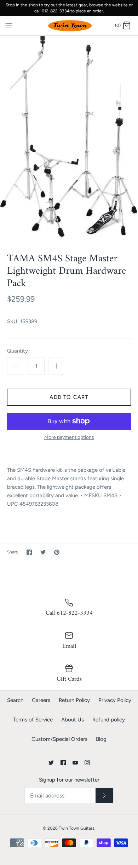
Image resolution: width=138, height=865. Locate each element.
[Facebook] (63, 762)
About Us (72, 719)
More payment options (69, 437)
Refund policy (108, 719)
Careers (41, 700)
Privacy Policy (114, 700)
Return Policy (74, 700)
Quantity (17, 351)
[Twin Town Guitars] (69, 26)
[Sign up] (104, 795)
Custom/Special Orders (59, 739)
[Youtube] (75, 762)
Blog (101, 739)
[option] (69, 139)
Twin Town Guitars (76, 828)
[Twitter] (51, 762)
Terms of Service (33, 719)
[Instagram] (87, 762)
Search (15, 700)
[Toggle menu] (9, 25)
